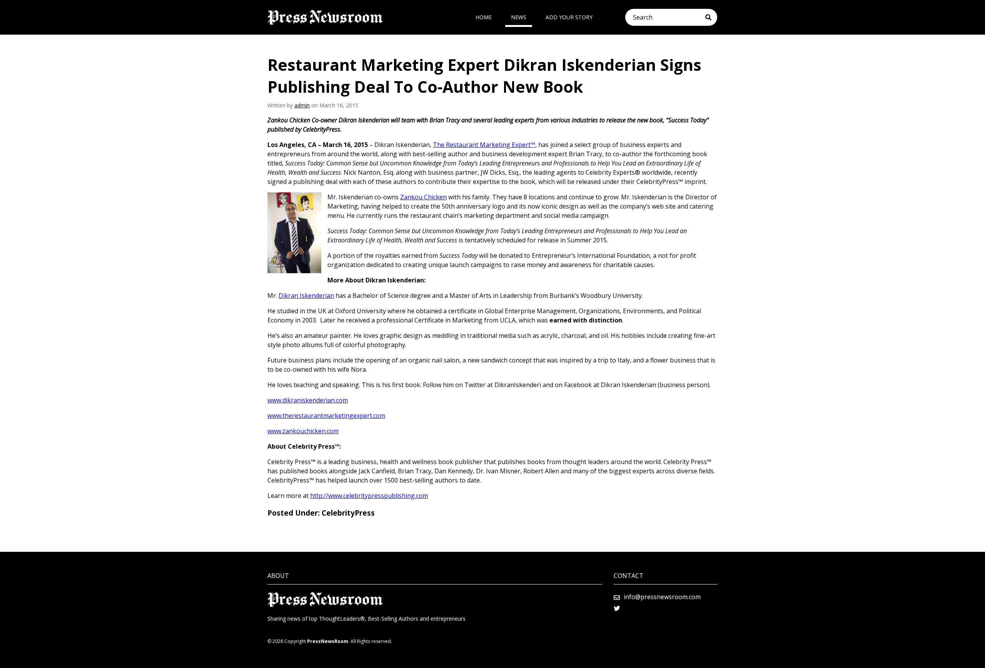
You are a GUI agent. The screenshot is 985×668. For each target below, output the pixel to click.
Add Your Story (569, 17)
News (518, 17)
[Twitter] (617, 608)
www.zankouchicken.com (303, 431)
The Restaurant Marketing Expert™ (484, 144)
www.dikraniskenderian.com (307, 400)
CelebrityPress (348, 513)
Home (484, 17)
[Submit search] (711, 17)
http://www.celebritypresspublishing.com (369, 495)
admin (302, 105)
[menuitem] (483, 17)
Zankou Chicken (423, 197)
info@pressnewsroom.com (662, 597)
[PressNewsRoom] (325, 17)
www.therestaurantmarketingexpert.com (326, 415)
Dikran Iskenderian (306, 295)
